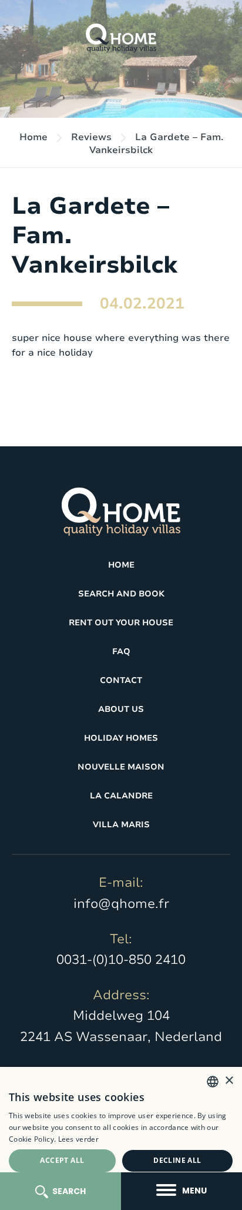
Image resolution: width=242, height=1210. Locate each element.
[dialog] (121, 1138)
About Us (121, 709)
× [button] (228, 1080)
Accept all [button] (62, 1160)
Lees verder (78, 1139)
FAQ (121, 651)
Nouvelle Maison (121, 767)
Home (33, 137)
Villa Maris (121, 824)
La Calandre (121, 795)
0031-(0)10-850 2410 (121, 960)
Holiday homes (121, 738)
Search (69, 1191)
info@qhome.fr (121, 904)
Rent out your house (121, 622)
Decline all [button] (177, 1160)
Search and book (121, 593)
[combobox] (213, 1082)
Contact (121, 680)
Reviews (91, 137)
